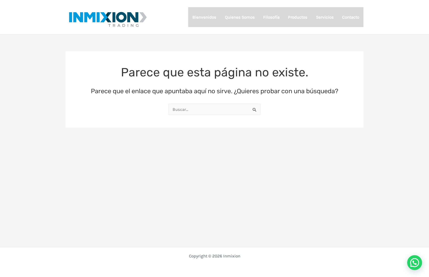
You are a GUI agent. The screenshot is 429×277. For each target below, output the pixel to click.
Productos (297, 17)
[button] (414, 262)
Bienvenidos (204, 17)
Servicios (325, 17)
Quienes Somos (240, 17)
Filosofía (271, 17)
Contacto (350, 17)
